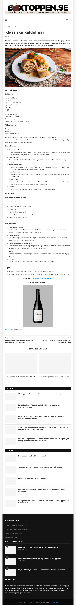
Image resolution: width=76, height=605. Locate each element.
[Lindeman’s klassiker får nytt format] (10, 458)
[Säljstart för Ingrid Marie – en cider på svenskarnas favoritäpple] (10, 572)
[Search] (70, 20)
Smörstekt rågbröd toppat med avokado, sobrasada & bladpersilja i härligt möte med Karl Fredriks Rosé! (43, 440)
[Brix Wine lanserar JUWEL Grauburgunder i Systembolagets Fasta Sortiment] (10, 492)
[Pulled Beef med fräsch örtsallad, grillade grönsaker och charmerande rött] (10, 407)
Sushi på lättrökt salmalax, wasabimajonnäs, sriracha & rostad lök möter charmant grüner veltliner (43, 428)
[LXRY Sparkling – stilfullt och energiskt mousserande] (10, 550)
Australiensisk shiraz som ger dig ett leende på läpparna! (39, 559)
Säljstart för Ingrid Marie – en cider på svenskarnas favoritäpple (42, 570)
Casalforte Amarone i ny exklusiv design (33, 478)
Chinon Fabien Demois (42, 278)
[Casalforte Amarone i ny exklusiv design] (10, 481)
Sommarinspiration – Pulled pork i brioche (55, 377)
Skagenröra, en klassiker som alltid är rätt (21, 377)
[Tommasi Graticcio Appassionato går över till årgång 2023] (10, 469)
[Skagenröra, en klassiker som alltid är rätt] (21, 363)
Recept (7, 330)
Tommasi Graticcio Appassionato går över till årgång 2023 (40, 467)
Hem (6, 27)
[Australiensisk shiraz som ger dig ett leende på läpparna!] (10, 561)
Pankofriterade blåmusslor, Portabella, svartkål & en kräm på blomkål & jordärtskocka (41, 417)
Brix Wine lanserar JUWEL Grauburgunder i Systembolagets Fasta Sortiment (42, 490)
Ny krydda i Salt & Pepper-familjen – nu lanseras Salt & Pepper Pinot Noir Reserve (43, 502)
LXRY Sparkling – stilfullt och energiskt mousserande (38, 547)
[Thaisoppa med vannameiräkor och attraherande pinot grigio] (10, 396)
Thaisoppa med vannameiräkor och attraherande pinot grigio (41, 394)
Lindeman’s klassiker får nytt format (32, 456)
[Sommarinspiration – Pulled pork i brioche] (55, 363)
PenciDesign (54, 602)
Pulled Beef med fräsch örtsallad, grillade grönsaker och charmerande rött (39, 406)
